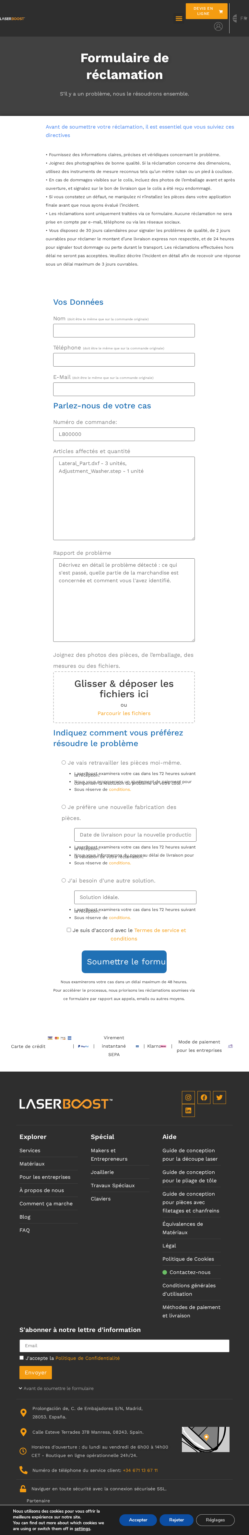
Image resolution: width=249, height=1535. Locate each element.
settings (82, 1529)
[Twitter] (219, 1097)
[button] (178, 18)
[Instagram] (188, 1097)
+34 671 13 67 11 (140, 1470)
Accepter (138, 1520)
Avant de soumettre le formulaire (59, 1388)
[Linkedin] (188, 1110)
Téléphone (108, 347)
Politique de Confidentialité (87, 1358)
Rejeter (176, 1520)
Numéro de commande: (85, 422)
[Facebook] (203, 1097)
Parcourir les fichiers (124, 713)
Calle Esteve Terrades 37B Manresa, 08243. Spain (87, 1432)
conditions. (120, 789)
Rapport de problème (82, 553)
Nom (101, 318)
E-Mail (103, 377)
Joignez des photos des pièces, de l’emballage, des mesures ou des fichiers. (123, 660)
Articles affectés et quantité (91, 451)
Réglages (215, 1520)
